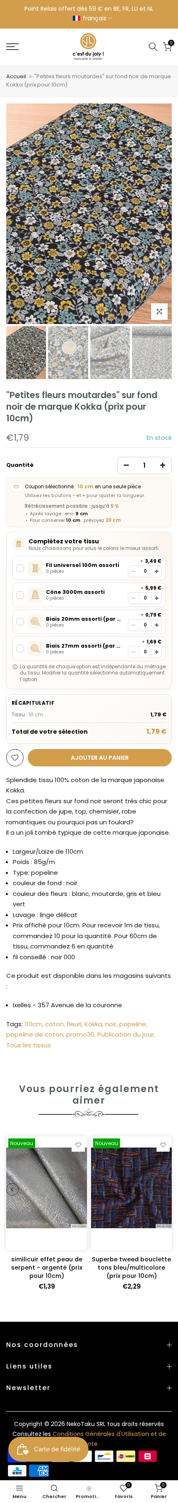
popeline (132, 1024)
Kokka (93, 1024)
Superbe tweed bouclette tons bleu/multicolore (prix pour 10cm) (131, 1267)
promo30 (80, 1034)
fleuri (74, 1024)
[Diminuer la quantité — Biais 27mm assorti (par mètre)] (133, 652)
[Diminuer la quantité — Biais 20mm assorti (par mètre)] (133, 625)
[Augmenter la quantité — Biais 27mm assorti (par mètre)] (157, 652)
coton (54, 1024)
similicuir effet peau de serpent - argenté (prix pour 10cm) (46, 1267)
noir (110, 1024)
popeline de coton (34, 1034)
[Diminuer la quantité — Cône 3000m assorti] (133, 598)
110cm (33, 1024)
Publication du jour (125, 1034)
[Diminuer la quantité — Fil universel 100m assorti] (133, 571)
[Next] (159, 213)
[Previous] (18, 213)
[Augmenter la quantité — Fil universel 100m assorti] (157, 571)
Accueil (16, 76)
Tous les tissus (28, 1045)
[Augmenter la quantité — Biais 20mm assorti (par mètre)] (157, 625)
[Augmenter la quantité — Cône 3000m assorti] (157, 598)
